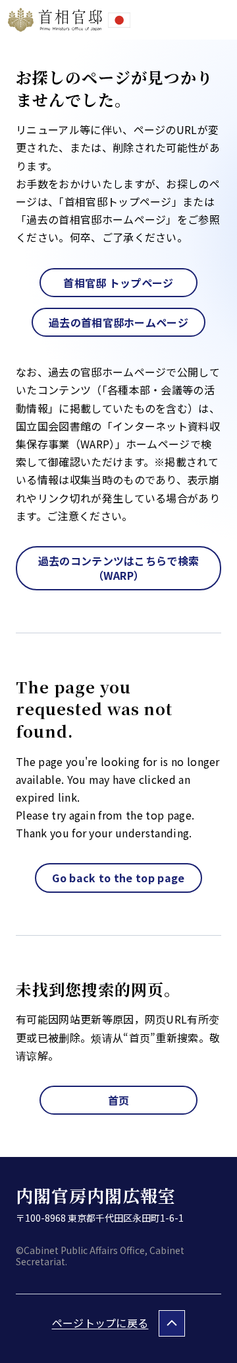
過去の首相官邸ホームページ (118, 322)
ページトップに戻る (100, 1323)
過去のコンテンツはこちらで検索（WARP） (118, 568)
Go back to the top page (118, 878)
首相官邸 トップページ (118, 283)
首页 (119, 1100)
